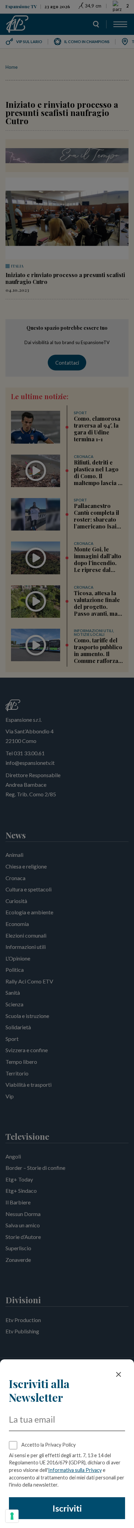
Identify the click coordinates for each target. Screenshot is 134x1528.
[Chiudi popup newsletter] (119, 1374)
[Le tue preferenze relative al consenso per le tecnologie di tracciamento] (12, 1516)
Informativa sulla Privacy (75, 1470)
